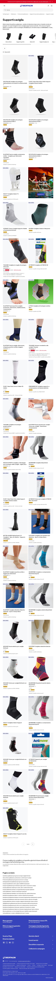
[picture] (15, 67)
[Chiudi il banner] (52, 2)
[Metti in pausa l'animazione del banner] (50, 2)
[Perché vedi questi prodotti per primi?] (3, 52)
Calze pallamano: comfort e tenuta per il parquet (15, 891)
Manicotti (32, 41)
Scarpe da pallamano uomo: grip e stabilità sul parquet (16, 883)
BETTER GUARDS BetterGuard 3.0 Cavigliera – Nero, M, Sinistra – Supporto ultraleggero (14, 537)
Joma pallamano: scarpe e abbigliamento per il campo (16, 913)
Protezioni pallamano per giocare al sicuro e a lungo (15, 879)
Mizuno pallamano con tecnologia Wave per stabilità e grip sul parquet (20, 911)
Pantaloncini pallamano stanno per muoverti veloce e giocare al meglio (20, 899)
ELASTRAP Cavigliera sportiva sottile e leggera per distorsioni (13, 572)
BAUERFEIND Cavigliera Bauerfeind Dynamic (38, 463)
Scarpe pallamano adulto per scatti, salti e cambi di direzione (18, 887)
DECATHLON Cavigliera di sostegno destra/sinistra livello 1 (38, 120)
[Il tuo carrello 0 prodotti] (51, 5)
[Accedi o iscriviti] (48, 5)
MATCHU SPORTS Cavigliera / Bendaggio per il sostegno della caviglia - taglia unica (14, 463)
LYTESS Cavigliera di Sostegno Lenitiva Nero (39, 306)
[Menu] (4, 5)
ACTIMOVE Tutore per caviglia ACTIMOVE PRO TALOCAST (40, 499)
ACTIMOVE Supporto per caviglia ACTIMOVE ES (38, 760)
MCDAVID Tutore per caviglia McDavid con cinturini (14, 683)
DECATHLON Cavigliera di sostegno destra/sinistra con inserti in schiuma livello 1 (15, 83)
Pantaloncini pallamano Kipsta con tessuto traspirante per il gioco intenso (21, 909)
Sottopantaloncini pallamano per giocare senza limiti (16, 881)
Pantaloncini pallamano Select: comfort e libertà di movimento (18, 895)
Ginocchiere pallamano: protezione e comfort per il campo (17, 877)
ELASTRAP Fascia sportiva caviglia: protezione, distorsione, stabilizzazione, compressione (14, 307)
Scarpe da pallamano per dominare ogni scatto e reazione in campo (19, 885)
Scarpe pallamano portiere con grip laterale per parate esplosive (18, 889)
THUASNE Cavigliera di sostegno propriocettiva (12, 425)
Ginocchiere (9, 41)
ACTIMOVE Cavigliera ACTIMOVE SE (38, 265)
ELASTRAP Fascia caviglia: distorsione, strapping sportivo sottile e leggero (14, 346)
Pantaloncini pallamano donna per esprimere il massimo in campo (19, 907)
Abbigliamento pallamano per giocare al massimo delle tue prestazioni (20, 903)
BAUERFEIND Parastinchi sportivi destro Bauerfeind (39, 683)
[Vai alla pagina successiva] (32, 844)
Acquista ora (41, 194)
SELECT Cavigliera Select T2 (11, 194)
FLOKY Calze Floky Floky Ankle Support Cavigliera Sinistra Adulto (14, 499)
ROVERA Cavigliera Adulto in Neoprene (39, 228)
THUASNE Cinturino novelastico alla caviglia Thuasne (38, 346)
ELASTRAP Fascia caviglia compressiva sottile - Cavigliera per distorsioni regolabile (14, 156)
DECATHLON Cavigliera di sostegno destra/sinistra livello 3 (38, 155)
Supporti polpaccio (44, 41)
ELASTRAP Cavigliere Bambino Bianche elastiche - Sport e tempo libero (14, 610)
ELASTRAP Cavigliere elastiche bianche (39, 646)
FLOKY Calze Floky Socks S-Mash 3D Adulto (13, 387)
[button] (23, 273)
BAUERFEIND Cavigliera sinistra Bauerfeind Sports (40, 610)
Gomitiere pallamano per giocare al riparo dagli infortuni (16, 875)
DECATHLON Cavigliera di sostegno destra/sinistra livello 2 (13, 120)
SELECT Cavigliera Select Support (12, 722)
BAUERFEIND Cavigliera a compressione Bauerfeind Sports (40, 572)
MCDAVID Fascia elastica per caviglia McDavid (13, 647)
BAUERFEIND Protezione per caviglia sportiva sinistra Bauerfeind (38, 796)
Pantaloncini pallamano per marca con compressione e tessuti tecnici (20, 905)
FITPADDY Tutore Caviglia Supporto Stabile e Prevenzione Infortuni (15, 229)
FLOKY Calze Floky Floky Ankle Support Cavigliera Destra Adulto (39, 82)
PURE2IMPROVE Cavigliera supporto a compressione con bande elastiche (39, 387)
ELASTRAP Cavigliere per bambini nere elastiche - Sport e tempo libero (39, 536)
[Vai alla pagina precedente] (23, 844)
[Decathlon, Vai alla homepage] (26, 6)
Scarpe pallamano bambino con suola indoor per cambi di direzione (19, 893)
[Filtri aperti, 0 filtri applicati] (5, 48)
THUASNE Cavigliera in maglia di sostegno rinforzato (14, 265)
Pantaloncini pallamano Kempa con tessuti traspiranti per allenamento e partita (22, 897)
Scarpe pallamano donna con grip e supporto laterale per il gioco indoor (20, 901)
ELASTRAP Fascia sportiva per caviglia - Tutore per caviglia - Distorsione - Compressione (39, 426)
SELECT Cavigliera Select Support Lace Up (14, 834)
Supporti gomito (20, 41)
